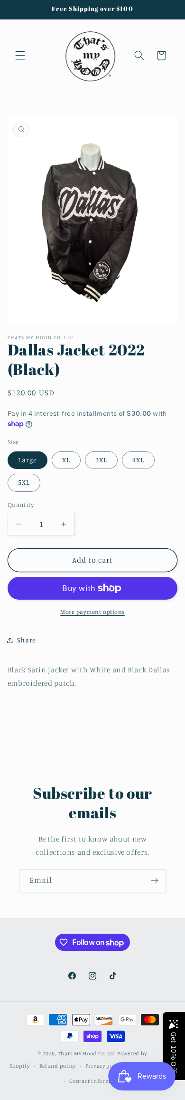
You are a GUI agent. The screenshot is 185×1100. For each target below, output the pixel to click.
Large (27, 460)
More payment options (92, 611)
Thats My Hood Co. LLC (87, 1053)
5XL (24, 482)
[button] (20, 56)
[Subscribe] (155, 880)
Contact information (97, 1081)
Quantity (21, 504)
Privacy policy (104, 1065)
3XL (101, 460)
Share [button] (26, 640)
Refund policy (57, 1065)
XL (66, 460)
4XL (138, 460)
